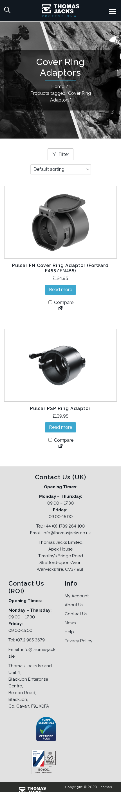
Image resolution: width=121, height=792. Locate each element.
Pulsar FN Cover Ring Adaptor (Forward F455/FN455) (60, 268)
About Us (74, 604)
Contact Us (76, 613)
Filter (64, 154)
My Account (77, 595)
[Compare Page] (60, 309)
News (70, 622)
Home (57, 86)
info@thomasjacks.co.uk (67, 532)
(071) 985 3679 (30, 640)
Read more (60, 289)
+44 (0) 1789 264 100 (64, 526)
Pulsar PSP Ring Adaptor (60, 408)
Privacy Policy (78, 640)
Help (69, 631)
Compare (63, 302)
